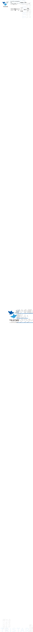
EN (26, 2)
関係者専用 (22, 2)
